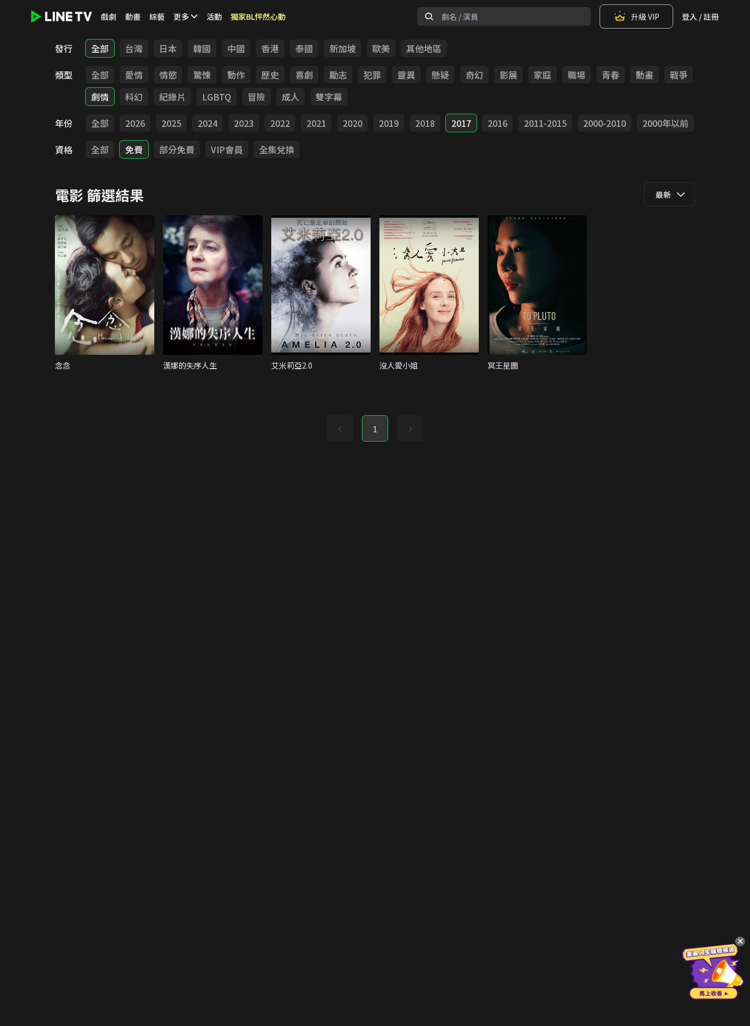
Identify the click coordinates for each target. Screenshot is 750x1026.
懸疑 (440, 74)
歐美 (381, 48)
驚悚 (202, 74)
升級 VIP (645, 16)
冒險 (256, 96)
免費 (134, 149)
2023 (244, 123)
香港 (270, 48)
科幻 (134, 96)
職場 (576, 74)
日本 (168, 48)
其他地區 (423, 48)
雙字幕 (329, 96)
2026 (135, 123)
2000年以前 (665, 123)
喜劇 (304, 74)
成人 (290, 96)
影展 (508, 74)
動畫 (133, 16)
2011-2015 (545, 123)
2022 (280, 123)
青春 (610, 74)
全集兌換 (276, 149)
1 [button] (375, 428)
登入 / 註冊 (700, 16)
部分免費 (176, 149)
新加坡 (342, 48)
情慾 (168, 74)
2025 (171, 123)
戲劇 (108, 16)
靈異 (406, 74)
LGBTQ (216, 96)
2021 (316, 123)
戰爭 (678, 74)
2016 (497, 123)
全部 (100, 48)
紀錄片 (172, 96)
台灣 (134, 48)
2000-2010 (604, 123)
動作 (236, 74)
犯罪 (372, 74)
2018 (425, 123)
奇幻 (474, 74)
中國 (236, 48)
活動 (214, 16)
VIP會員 (227, 149)
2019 (389, 123)
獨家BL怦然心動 (258, 16)
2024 (207, 123)
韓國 (202, 48)
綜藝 (157, 16)
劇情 (100, 96)
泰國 (304, 48)
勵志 (338, 74)
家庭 (542, 74)
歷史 (270, 74)
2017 (461, 123)
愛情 (134, 74)
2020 (352, 123)
